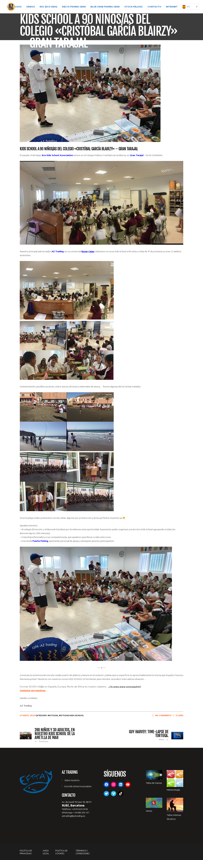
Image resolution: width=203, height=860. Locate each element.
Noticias (53, 715)
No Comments (163, 715)
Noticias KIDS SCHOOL (71, 715)
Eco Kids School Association (57, 155)
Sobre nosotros (72, 780)
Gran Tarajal (137, 155)
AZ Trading (58, 251)
